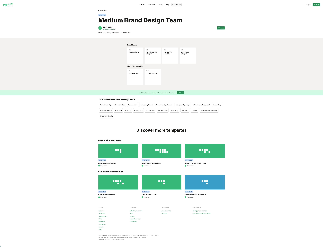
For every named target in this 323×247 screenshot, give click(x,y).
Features (142, 5)
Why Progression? (135, 211)
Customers (102, 224)
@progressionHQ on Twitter (202, 213)
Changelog (133, 221)
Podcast (164, 213)
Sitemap (121, 239)
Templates (151, 5)
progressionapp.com (109, 29)
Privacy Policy (115, 239)
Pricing (160, 5)
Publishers (102, 221)
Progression (108, 27)
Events (132, 216)
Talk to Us (316, 4)
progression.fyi (166, 211)
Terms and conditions (104, 239)
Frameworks (102, 216)
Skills (100, 219)
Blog (167, 5)
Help (100, 229)
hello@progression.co (200, 211)
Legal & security (135, 219)
